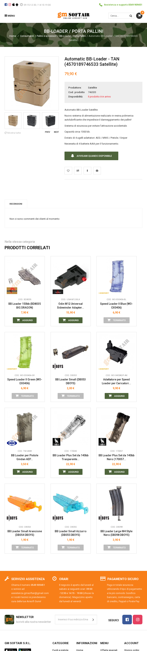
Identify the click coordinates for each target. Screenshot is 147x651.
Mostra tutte (14, 132)
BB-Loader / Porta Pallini (72, 36)
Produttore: (75, 87)
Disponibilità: (75, 96)
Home (12, 36)
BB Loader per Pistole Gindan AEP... (24, 457)
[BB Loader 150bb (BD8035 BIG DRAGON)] (25, 276)
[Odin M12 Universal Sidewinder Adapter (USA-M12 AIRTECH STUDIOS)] (71, 276)
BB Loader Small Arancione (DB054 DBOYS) (24, 533)
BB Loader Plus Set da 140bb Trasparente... (70, 457)
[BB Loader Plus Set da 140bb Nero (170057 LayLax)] (117, 428)
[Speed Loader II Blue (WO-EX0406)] (117, 276)
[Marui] (12, 442)
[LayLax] (58, 442)
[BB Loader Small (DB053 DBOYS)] (71, 352)
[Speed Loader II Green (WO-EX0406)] (25, 352)
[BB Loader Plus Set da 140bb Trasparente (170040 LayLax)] (71, 428)
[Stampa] (97, 170)
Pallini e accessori (46, 36)
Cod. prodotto (76, 92)
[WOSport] (104, 290)
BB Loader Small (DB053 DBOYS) (70, 381)
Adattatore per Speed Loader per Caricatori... (116, 381)
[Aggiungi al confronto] (78, 170)
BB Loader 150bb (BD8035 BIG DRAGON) (24, 305)
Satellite (92, 87)
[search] (131, 15)
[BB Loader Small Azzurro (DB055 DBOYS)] (71, 504)
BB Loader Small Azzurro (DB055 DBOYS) (71, 533)
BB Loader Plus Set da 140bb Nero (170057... (116, 457)
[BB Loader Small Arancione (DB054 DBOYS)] (25, 504)
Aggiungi (27, 320)
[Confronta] (39, 290)
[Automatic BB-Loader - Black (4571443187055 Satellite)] (13, 120)
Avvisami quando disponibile (94, 156)
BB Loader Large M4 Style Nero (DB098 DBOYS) (116, 533)
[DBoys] (58, 366)
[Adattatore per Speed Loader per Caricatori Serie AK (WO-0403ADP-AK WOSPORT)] (117, 352)
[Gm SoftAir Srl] (73, 15)
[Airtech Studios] (58, 290)
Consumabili (27, 36)
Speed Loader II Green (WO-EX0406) (24, 381)
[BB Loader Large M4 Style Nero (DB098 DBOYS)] (117, 504)
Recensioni (16, 204)
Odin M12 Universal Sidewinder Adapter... (70, 305)
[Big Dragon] (12, 290)
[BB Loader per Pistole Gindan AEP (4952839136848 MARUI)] (25, 428)
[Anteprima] (39, 273)
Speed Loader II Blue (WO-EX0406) (116, 305)
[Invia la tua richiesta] (87, 170)
